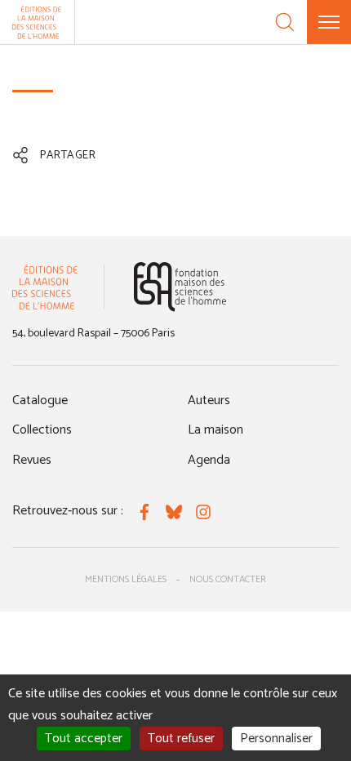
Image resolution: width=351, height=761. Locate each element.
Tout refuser (181, 739)
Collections (42, 430)
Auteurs (209, 400)
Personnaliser (276, 739)
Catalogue (40, 400)
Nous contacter (227, 579)
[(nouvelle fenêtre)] (180, 287)
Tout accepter (83, 739)
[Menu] (329, 22)
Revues (31, 460)
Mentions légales (126, 579)
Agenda (209, 460)
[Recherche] (285, 22)
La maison (215, 430)
